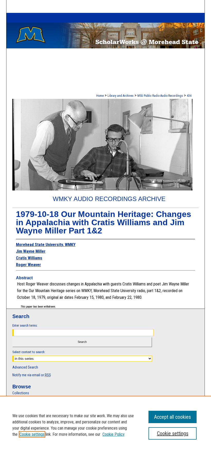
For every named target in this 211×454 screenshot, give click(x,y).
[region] (105, 425)
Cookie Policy (113, 434)
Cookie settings (32, 434)
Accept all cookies (172, 417)
